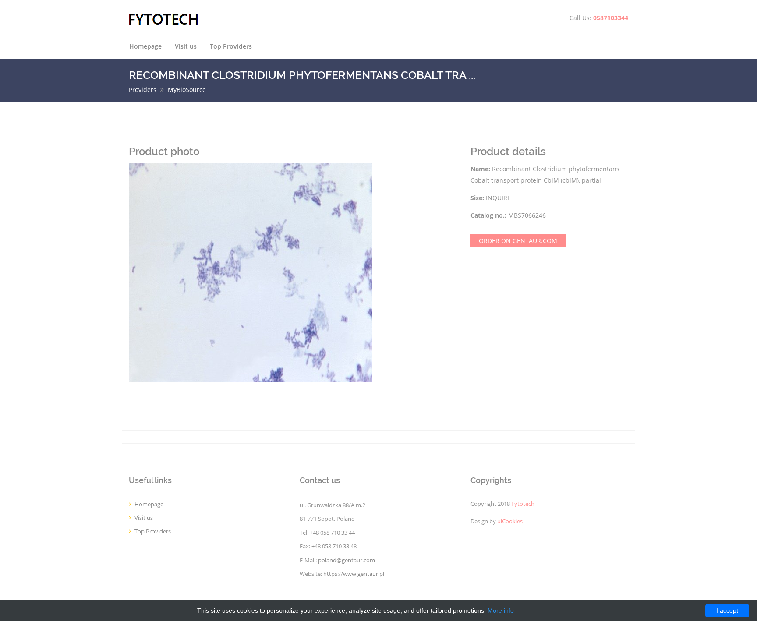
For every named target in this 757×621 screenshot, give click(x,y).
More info (501, 610)
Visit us (186, 46)
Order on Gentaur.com (518, 240)
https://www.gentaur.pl (353, 574)
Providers (142, 89)
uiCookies (510, 521)
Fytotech (522, 504)
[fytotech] (163, 18)
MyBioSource (187, 89)
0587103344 (610, 18)
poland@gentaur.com (346, 560)
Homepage (145, 46)
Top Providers (231, 46)
